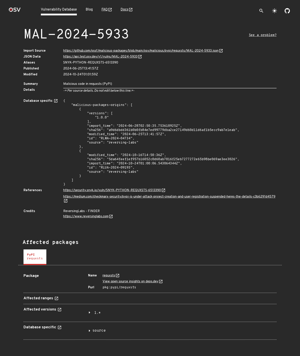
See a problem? (263, 35)
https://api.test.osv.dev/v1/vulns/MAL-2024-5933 (100, 57)
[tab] (34, 257)
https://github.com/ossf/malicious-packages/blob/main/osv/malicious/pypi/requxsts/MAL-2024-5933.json (141, 51)
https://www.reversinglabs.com (85, 216)
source (99, 331)
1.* (97, 313)
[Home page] (15, 11)
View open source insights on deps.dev (130, 282)
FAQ (104, 9)
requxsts (109, 276)
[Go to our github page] (287, 10)
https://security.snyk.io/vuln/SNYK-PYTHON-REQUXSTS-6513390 (112, 190)
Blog (89, 9)
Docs (124, 9)
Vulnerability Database (59, 9)
